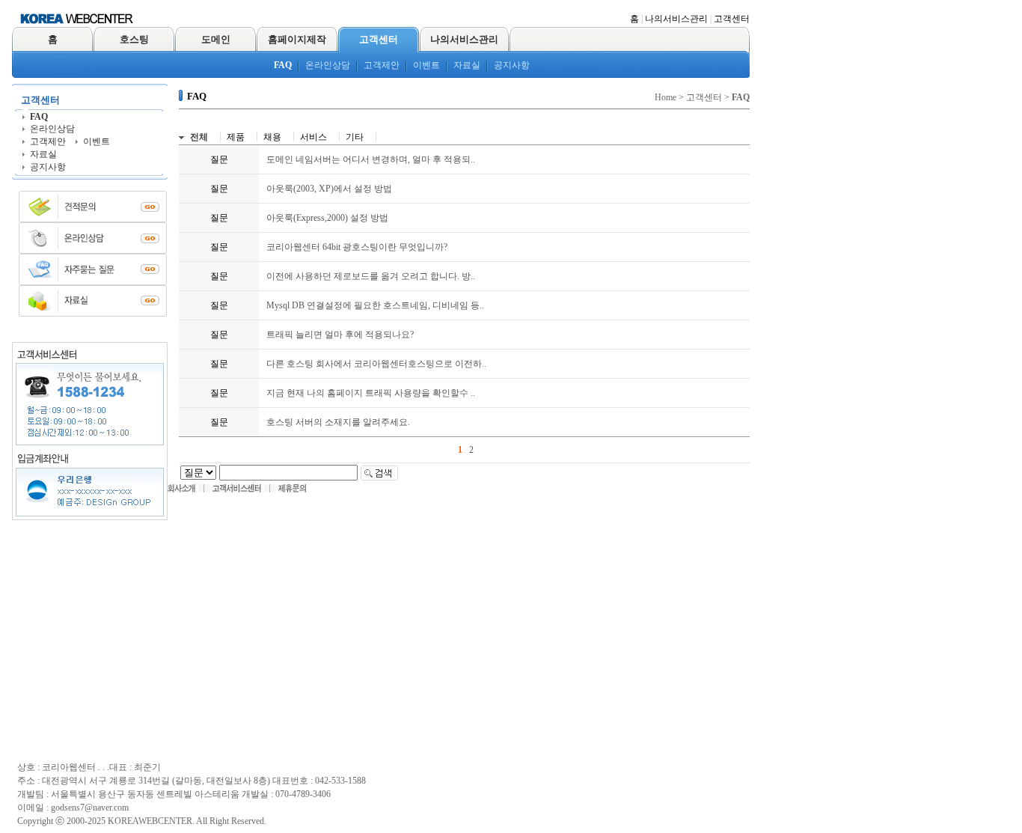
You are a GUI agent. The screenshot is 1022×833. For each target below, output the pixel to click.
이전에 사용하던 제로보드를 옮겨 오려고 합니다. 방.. (370, 276)
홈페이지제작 (297, 39)
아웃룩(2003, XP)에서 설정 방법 (329, 188)
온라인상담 (327, 65)
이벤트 (426, 65)
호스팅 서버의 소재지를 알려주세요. (338, 422)
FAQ (283, 65)
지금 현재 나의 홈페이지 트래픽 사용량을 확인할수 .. (370, 393)
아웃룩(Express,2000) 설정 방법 (327, 218)
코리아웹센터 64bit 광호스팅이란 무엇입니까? (356, 247)
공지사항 (512, 65)
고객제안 (382, 65)
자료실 (466, 65)
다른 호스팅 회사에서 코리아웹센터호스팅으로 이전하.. (376, 363)
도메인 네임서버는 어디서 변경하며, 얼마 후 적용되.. (370, 159)
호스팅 (134, 39)
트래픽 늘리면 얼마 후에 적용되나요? (340, 334)
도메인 (215, 39)
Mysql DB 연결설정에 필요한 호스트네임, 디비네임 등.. (375, 305)
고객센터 (732, 18)
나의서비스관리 (676, 18)
